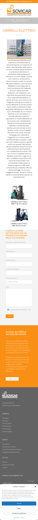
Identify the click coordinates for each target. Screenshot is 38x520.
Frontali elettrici (7, 426)
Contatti (4, 467)
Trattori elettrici (7, 423)
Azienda (4, 462)
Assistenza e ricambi (8, 465)
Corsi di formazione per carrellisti (11, 449)
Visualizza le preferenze (19, 513)
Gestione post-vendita (8, 447)
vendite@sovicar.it (26, 1)
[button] (35, 487)
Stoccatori (5, 421)
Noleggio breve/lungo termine (10, 452)
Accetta (19, 503)
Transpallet (5, 418)
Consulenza (5, 444)
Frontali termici (6, 429)
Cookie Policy (16, 517)
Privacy (22, 517)
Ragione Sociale (7, 483)
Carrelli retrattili (7, 431)
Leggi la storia (12, 379)
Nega (19, 508)
